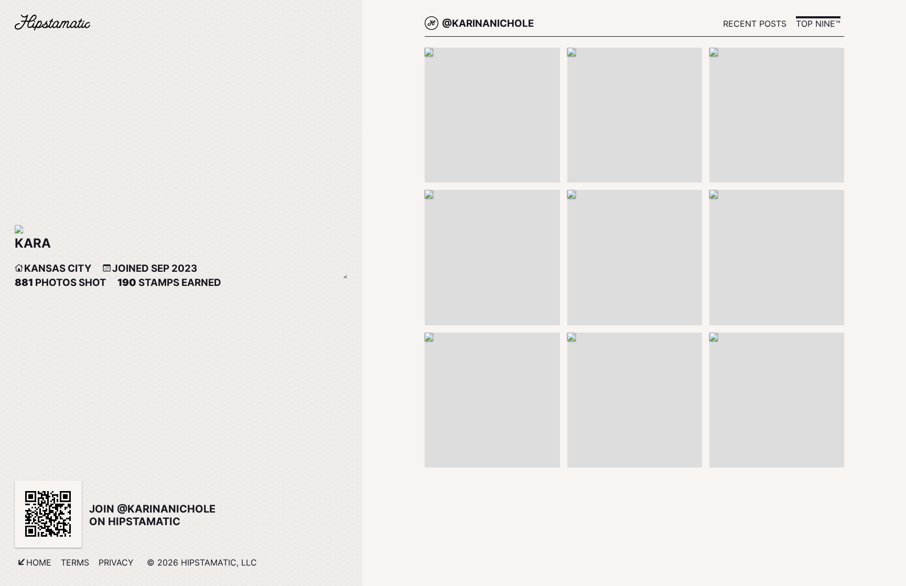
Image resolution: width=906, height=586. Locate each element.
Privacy (116, 562)
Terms (75, 562)
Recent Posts (754, 23)
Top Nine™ (818, 23)
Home (38, 562)
